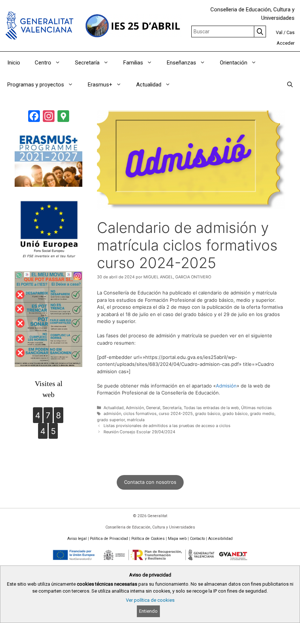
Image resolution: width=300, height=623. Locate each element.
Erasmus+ (100, 84)
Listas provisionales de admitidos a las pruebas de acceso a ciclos (167, 425)
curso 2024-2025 (176, 413)
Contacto (197, 538)
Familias (133, 62)
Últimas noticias (256, 407)
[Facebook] (34, 117)
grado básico (207, 413)
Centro (43, 62)
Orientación (233, 62)
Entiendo (148, 611)
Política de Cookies (148, 538)
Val (279, 32)
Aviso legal (77, 538)
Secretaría (87, 62)
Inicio (13, 62)
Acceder (286, 43)
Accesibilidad (220, 538)
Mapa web (177, 538)
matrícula (136, 419)
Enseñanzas (181, 62)
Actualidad (148, 84)
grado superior (111, 419)
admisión (112, 413)
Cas (290, 32)
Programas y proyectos (35, 84)
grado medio (262, 413)
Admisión (226, 386)
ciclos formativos (140, 413)
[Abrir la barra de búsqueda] (290, 85)
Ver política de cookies (150, 600)
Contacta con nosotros (150, 482)
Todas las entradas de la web (211, 407)
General (153, 407)
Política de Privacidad (109, 538)
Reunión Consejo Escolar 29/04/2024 (139, 431)
